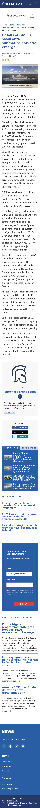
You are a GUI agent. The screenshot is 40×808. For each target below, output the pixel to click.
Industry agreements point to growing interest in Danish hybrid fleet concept (20, 661)
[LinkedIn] (4, 746)
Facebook (22, 428)
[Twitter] (17, 746)
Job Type (11, 579)
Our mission (7, 784)
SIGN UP (23, 604)
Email (9, 569)
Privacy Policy (18, 592)
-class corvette (25, 206)
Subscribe (6, 766)
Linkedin (22, 437)
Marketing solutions (10, 789)
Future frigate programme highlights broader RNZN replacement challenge (18, 628)
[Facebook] (10, 746)
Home (4, 24)
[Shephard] (12, 3)
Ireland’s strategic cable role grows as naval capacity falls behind (19, 527)
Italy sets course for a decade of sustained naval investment (18, 505)
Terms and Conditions (15, 798)
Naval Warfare (22, 24)
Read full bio (9, 412)
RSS (4, 59)
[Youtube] (23, 746)
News (11, 24)
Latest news (7, 762)
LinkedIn (20, 396)
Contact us (6, 771)
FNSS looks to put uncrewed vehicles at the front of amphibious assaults (20, 516)
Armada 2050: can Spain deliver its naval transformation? (19, 690)
